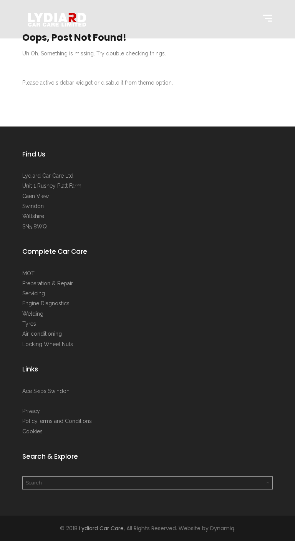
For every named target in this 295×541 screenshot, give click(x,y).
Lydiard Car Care (101, 528)
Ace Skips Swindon (46, 391)
